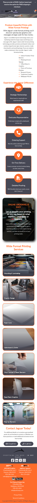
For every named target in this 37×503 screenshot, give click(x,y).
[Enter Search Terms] (31, 11)
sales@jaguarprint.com (9, 476)
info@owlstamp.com (17, 490)
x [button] (35, 2)
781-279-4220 (25, 474)
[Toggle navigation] (2, 11)
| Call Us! (27, 444)
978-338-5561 (9, 474)
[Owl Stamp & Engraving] (11, 11)
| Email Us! (12, 444)
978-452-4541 (17, 488)
